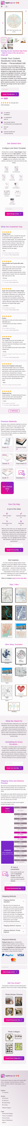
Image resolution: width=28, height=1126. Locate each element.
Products (5, 1092)
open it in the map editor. (20, 578)
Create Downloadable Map (14, 888)
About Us (6, 1100)
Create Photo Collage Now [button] (13, 1058)
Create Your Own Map (13, 768)
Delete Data (6, 1102)
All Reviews (14, 410)
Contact (5, 1105)
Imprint (4, 1122)
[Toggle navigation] (6, 6)
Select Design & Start (13, 213)
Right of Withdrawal (7, 1120)
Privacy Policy (6, 1118)
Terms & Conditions (7, 1115)
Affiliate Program (6, 1107)
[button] (4, 40)
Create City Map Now (9, 94)
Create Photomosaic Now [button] (13, 1020)
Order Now (7, 811)
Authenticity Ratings (7, 1113)
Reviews (5, 1098)
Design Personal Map (13, 549)
